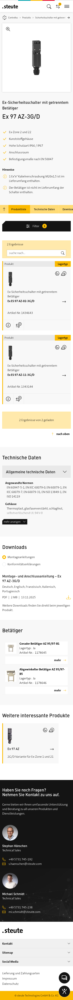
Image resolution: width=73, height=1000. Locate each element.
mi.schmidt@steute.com (24, 912)
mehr (57, 660)
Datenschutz (10, 984)
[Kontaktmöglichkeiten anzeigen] (64, 977)
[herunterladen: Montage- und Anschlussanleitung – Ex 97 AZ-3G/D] (68, 597)
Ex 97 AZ (13, 749)
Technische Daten (44, 209)
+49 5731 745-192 (21, 859)
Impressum (9, 978)
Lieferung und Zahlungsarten (21, 973)
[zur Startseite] (10, 6)
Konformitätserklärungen (23, 564)
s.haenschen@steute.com (25, 864)
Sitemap (7, 953)
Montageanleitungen (21, 557)
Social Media (10, 962)
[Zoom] (36, 57)
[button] (36, 472)
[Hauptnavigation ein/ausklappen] (49, 6)
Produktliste (18, 209)
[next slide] (68, 17)
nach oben (63, 434)
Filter (39, 226)
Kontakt (7, 944)
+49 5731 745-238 (21, 907)
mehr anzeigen (12, 521)
